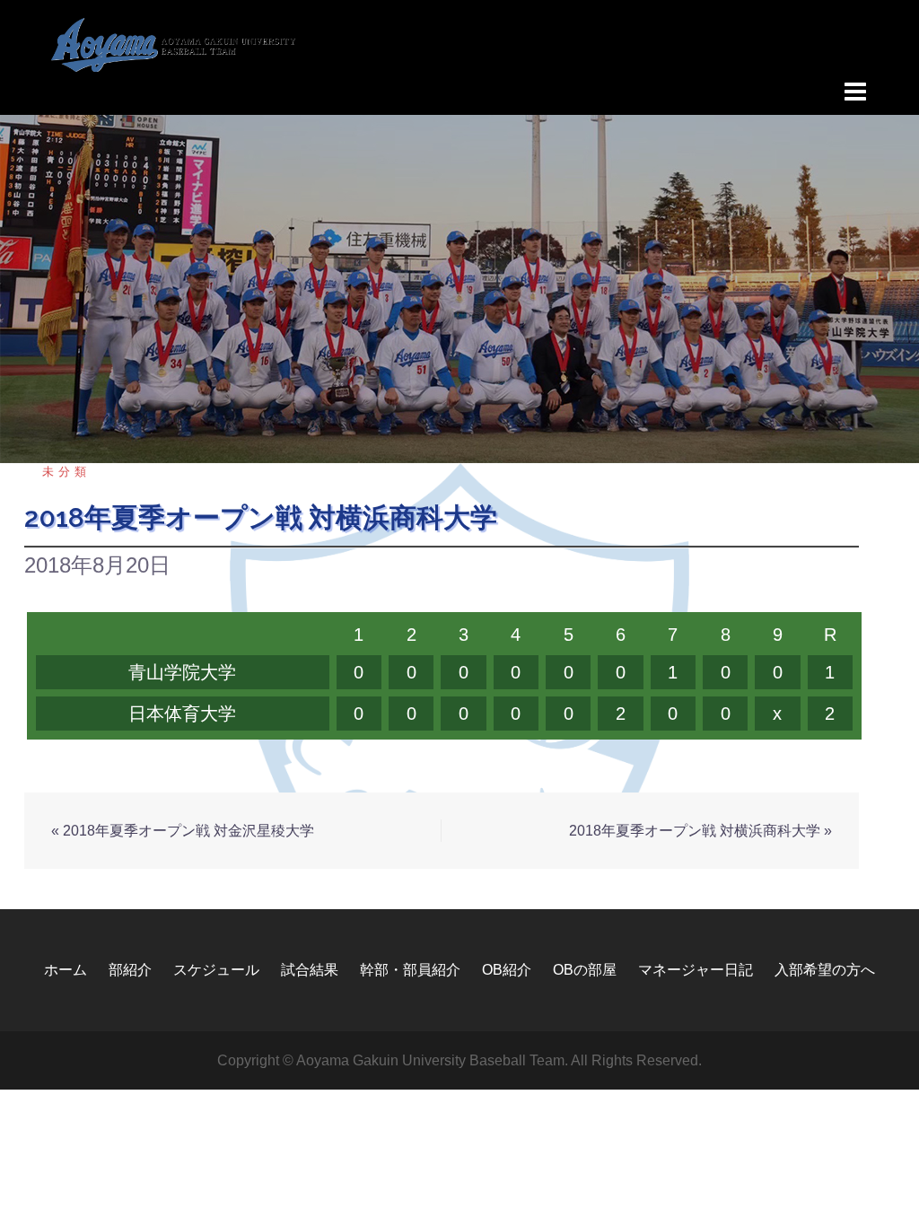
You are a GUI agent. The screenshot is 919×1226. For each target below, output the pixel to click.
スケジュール (216, 969)
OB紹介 (506, 969)
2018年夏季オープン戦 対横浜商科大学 (694, 830)
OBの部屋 (585, 969)
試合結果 (309, 969)
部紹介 (130, 969)
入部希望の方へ (825, 969)
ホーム (65, 969)
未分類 (66, 471)
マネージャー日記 (695, 969)
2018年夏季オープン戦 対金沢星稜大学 (188, 830)
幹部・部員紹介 (410, 969)
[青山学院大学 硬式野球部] (174, 43)
